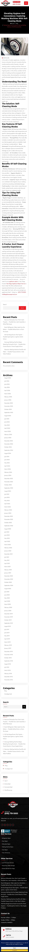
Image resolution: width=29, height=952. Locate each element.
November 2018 (8, 654)
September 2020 (8, 585)
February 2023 (8, 510)
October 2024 (8, 447)
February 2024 (8, 472)
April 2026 (7, 390)
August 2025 (7, 416)
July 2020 (6, 592)
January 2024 (7, 475)
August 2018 (7, 664)
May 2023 (7, 500)
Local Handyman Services (8, 862)
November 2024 (8, 444)
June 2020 (7, 595)
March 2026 (7, 394)
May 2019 (7, 636)
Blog (17, 23)
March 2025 (7, 431)
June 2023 (7, 497)
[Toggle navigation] (26, 3)
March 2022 (7, 544)
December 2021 (8, 554)
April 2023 (7, 504)
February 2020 (8, 607)
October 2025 (8, 409)
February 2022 (8, 548)
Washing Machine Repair (7, 847)
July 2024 (6, 456)
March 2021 (7, 566)
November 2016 (8, 680)
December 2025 (8, 403)
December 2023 (8, 478)
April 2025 (7, 428)
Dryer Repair (5, 841)
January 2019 (7, 648)
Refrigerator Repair (6, 838)
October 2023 (8, 485)
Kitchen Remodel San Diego (8, 868)
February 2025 (8, 434)
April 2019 (7, 639)
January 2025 (7, 438)
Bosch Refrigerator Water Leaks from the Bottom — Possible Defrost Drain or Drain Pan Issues (14, 329)
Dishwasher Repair (6, 844)
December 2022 (8, 516)
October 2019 (8, 620)
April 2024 (7, 466)
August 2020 (7, 588)
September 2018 (8, 661)
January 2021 (7, 573)
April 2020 (7, 601)
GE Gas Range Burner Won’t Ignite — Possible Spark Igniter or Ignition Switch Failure (13, 337)
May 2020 (7, 598)
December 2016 (8, 677)
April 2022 (7, 541)
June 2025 (7, 422)
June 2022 (7, 535)
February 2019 (8, 645)
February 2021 (8, 570)
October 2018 (8, 658)
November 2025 (8, 406)
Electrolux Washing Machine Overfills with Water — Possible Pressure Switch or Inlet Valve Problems (14, 352)
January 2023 (7, 513)
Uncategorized (8, 694)
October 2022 (8, 522)
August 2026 (7, 378)
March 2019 (7, 642)
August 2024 (7, 453)
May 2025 (7, 425)
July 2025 (6, 419)
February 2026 (8, 397)
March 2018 (7, 670)
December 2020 (8, 576)
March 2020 (7, 604)
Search (5, 304)
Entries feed (7, 784)
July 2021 (6, 557)
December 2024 (8, 441)
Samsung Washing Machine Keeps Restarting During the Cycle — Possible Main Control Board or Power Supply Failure (14, 344)
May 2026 (7, 387)
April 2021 (7, 563)
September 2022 (8, 526)
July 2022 (6, 532)
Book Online (16, 2)
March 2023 (7, 507)
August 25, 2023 (6, 58)
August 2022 (7, 529)
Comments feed (8, 787)
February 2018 (8, 673)
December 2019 (8, 614)
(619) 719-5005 (16, 4)
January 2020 (7, 610)
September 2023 (8, 488)
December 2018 (8, 651)
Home (13, 23)
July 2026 (6, 381)
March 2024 (7, 469)
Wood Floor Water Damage (8, 865)
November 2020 (8, 579)
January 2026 (7, 400)
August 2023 (7, 491)
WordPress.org (8, 790)
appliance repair (13, 281)
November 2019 (8, 617)
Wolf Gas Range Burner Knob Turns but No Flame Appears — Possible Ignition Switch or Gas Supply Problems (13, 906)
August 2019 (7, 626)
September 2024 (8, 450)
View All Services (6, 852)
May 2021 (7, 560)
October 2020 (8, 582)
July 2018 (6, 667)
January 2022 (7, 551)
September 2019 (8, 623)
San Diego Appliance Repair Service (15, 284)
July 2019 (6, 629)
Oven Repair (5, 850)
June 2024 (7, 460)
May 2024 (7, 463)
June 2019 (6, 633)
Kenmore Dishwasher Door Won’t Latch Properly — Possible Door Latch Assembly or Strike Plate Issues (14, 322)
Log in (6, 781)
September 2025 (8, 412)
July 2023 (6, 494)
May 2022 (7, 538)
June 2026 (7, 384)
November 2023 (8, 482)
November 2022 (8, 519)
